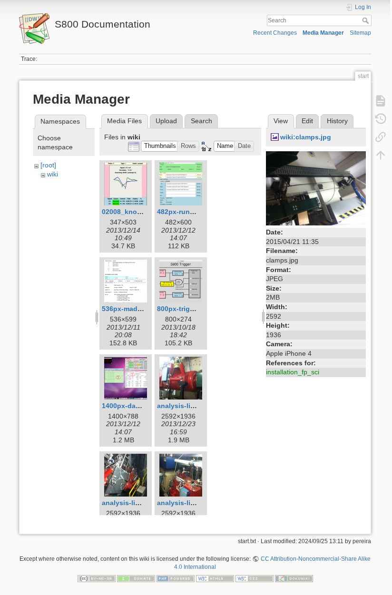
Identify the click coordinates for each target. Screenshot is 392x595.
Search (366, 20)
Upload (166, 121)
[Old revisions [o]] (381, 119)
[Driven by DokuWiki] (294, 578)
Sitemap (360, 32)
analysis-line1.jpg (186, 406)
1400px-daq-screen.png (140, 406)
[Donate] (136, 578)
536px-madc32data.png (140, 308)
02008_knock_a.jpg (133, 211)
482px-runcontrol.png (192, 211)
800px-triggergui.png (191, 308)
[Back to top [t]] (381, 155)
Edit (307, 121)
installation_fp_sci (292, 372)
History (337, 121)
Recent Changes (275, 32)
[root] (48, 165)
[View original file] (316, 188)
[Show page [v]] (381, 101)
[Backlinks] (381, 137)
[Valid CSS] (254, 578)
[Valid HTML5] (215, 578)
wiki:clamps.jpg (305, 137)
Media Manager (323, 32)
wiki (52, 174)
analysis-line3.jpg (186, 503)
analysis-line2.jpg (130, 503)
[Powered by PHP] (176, 578)
